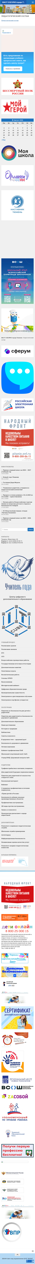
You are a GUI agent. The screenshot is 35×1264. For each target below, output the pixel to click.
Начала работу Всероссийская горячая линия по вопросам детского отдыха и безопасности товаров (16, 503)
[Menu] (33, 2)
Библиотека (5, 732)
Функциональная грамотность (13, 693)
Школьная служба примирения (13, 831)
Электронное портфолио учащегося (14, 700)
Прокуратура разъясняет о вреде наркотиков (13, 814)
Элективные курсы (8, 671)
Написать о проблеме (13, 69)
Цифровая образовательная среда (14, 689)
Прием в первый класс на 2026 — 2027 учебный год (16, 471)
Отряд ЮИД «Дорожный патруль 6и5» (15, 758)
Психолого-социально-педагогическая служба (16, 827)
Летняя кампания (8, 747)
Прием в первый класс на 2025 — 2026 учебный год (16, 519)
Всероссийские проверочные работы (15, 660)
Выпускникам (6, 682)
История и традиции (9, 729)
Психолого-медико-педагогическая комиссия (14, 846)
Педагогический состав (9, 20)
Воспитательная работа (10, 675)
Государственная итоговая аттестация (16, 664)
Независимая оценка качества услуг (15, 842)
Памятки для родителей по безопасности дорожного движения (16, 717)
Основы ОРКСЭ (6, 678)
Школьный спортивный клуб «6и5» (14, 754)
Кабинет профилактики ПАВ (12, 750)
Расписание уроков (8, 646)
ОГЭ (2, 656)
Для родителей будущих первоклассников (17, 772)
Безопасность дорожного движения (14, 743)
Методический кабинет (10, 685)
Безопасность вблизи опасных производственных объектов (12, 798)
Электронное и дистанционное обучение (16, 696)
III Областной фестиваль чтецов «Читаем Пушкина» (14, 512)
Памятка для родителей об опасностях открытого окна (16, 776)
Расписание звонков (9, 649)
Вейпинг (4, 784)
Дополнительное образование (12, 721)
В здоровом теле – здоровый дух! (13, 739)
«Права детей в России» (10, 793)
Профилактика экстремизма (12, 802)
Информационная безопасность (13, 838)
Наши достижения (8, 725)
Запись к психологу (8, 810)
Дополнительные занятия (11, 667)
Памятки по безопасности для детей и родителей (15, 711)
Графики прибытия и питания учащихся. (17, 768)
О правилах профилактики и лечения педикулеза (15, 789)
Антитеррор (6, 835)
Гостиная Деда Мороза (11, 482)
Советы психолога (8, 736)
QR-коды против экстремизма (12, 806)
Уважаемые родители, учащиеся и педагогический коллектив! (15, 488)
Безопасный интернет (9, 781)
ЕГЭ (2, 653)
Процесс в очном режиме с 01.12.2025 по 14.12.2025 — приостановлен (17, 496)
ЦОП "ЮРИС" (28, 1258)
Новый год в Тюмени (11, 477)
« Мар (3, 140)
